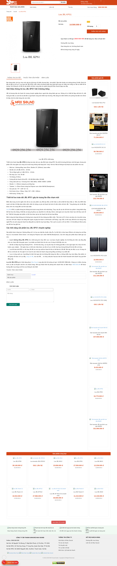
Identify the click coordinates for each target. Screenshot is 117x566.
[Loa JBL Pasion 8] (78, 489)
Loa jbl (15, 11)
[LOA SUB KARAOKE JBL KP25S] (98, 205)
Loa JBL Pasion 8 (78, 492)
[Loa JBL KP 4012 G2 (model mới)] (58, 490)
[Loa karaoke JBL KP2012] (37, 458)
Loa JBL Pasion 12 (17, 492)
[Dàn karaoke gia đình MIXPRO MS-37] (98, 122)
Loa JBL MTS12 (37, 492)
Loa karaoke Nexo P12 (98, 102)
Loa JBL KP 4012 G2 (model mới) (58, 494)
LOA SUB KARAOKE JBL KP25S (98, 209)
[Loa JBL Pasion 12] (17, 489)
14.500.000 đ (75, 25)
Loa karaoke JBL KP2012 (37, 461)
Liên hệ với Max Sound (92, 543)
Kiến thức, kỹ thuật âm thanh (66, 550)
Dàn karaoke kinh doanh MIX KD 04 (98, 333)
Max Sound (34, 262)
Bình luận (45, 77)
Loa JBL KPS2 (98, 392)
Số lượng (90, 26)
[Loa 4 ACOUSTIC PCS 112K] (98, 244)
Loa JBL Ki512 (58, 461)
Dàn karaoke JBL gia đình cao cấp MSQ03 (98, 272)
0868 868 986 (102, 7)
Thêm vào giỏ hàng (98, 31)
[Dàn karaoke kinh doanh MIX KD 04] (98, 329)
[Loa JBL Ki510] (98, 489)
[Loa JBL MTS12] (37, 489)
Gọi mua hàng (92, 7)
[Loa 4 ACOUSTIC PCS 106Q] (98, 297)
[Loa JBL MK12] (98, 458)
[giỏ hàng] (99, 2)
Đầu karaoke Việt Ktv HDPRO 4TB (98, 364)
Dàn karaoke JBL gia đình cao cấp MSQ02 (98, 425)
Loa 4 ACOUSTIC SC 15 (98, 147)
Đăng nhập (84, 1)
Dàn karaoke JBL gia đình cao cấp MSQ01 (98, 195)
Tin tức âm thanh (63, 543)
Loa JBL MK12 (99, 461)
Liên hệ (51, 7)
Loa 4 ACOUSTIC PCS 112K (98, 255)
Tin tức (70, 7)
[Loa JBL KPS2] (98, 389)
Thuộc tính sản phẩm (31, 77)
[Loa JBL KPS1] (78, 458)
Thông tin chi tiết (14, 77)
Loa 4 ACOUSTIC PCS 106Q (98, 300)
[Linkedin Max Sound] (47, 553)
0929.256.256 (76, 264)
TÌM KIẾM (63, 2)
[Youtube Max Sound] (35, 553)
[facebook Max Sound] (13, 553)
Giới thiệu (33, 7)
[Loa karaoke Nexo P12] (98, 91)
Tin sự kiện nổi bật (63, 547)
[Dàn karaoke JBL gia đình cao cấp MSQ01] (98, 183)
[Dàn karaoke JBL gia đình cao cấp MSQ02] (98, 420)
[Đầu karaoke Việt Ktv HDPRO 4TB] (98, 359)
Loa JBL (8, 209)
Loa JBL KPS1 (78, 461)
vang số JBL (30, 256)
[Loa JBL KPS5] (17, 458)
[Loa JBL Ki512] (58, 458)
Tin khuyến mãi (62, 545)
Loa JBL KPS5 (17, 461)
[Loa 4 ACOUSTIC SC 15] (98, 144)
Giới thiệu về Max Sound (65, 540)
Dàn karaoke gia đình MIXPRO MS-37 (98, 134)
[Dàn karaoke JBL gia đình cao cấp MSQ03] (98, 268)
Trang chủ (8, 11)
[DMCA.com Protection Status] (58, 563)
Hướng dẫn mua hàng (92, 540)
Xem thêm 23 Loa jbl (59, 522)
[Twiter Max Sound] (25, 553)
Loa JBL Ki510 (99, 492)
